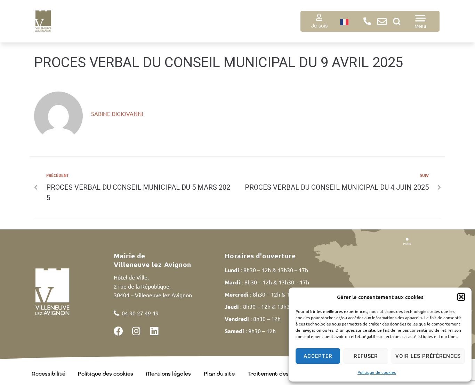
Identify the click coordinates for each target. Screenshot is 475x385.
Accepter (318, 356)
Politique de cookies (376, 372)
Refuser (366, 356)
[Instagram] (136, 331)
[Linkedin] (154, 331)
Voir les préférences (428, 356)
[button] (461, 296)
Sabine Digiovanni (117, 113)
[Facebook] (118, 331)
